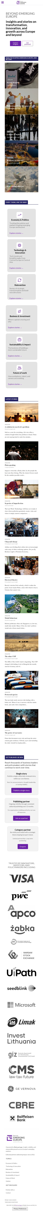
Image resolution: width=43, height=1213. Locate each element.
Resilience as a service (15, 160)
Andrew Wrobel (9, 505)
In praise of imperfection (14, 503)
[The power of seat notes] (21, 718)
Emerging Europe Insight (13, 137)
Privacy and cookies (10, 1200)
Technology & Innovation (13, 1166)
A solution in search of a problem (17, 427)
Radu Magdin (10, 111)
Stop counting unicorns (15, 186)
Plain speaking (10, 465)
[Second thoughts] (21, 75)
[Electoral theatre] (21, 565)
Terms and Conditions (11, 1202)
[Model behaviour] (21, 604)
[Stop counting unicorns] (21, 179)
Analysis (10, 79)
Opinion (10, 103)
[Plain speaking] (21, 451)
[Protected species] (21, 680)
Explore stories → (16, 233)
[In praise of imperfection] (21, 489)
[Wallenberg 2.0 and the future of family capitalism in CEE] (21, 101)
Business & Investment (12, 1172)
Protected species (11, 694)
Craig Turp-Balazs (11, 85)
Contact (8, 1193)
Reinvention (9, 1169)
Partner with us (10, 1190)
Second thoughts (13, 82)
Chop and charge (11, 541)
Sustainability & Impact (13, 1175)
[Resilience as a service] (21, 153)
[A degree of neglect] (21, 127)
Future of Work (10, 1178)
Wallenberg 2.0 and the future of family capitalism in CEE (21, 107)
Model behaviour (11, 618)
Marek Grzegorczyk (10, 429)
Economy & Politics (11, 1163)
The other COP (10, 656)
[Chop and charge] (21, 527)
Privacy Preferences (20, 1209)
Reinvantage (18, 1205)
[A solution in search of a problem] (21, 412)
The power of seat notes (13, 733)
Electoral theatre (11, 580)
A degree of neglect (14, 134)
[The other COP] (21, 642)
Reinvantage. (18, 1147)
